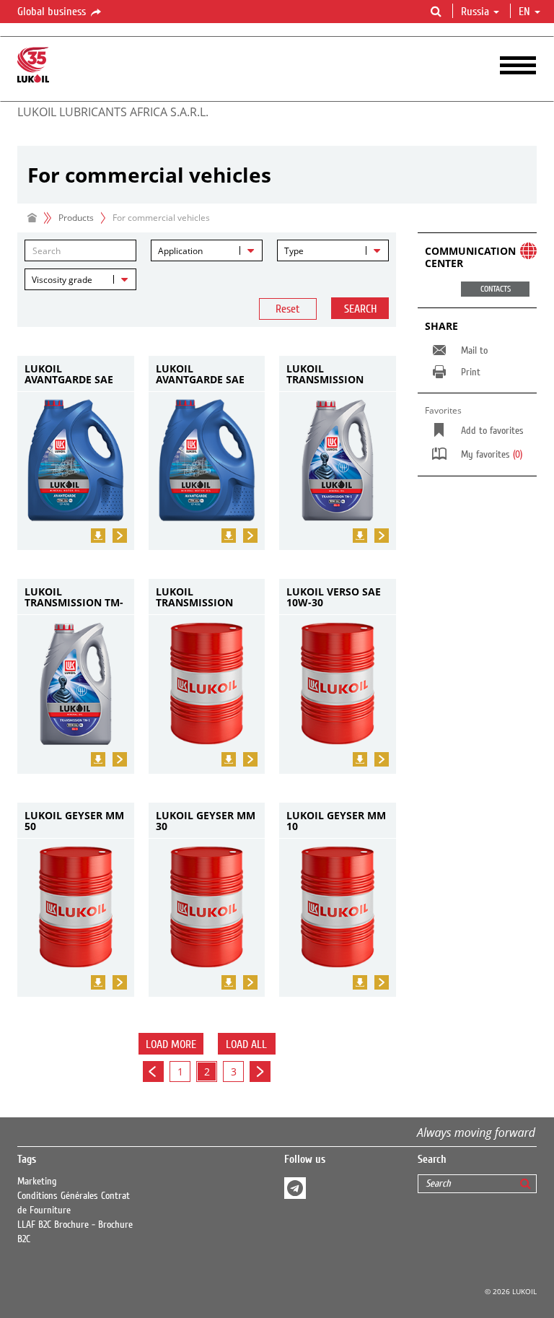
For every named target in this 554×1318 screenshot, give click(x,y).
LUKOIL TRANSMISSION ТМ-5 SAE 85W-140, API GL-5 (203, 597)
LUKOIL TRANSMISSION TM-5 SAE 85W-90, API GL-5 (74, 597)
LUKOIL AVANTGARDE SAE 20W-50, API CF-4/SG (75, 374)
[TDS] (98, 535)
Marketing (37, 1181)
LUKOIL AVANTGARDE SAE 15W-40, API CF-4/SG (207, 374)
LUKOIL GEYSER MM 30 (205, 821)
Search (360, 308)
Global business (53, 11)
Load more (171, 1044)
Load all (246, 1044)
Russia (475, 11)
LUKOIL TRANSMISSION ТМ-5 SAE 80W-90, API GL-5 (330, 374)
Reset (288, 308)
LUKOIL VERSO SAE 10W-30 (333, 597)
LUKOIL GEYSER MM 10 (336, 821)
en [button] (526, 11)
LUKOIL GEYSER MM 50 (74, 821)
